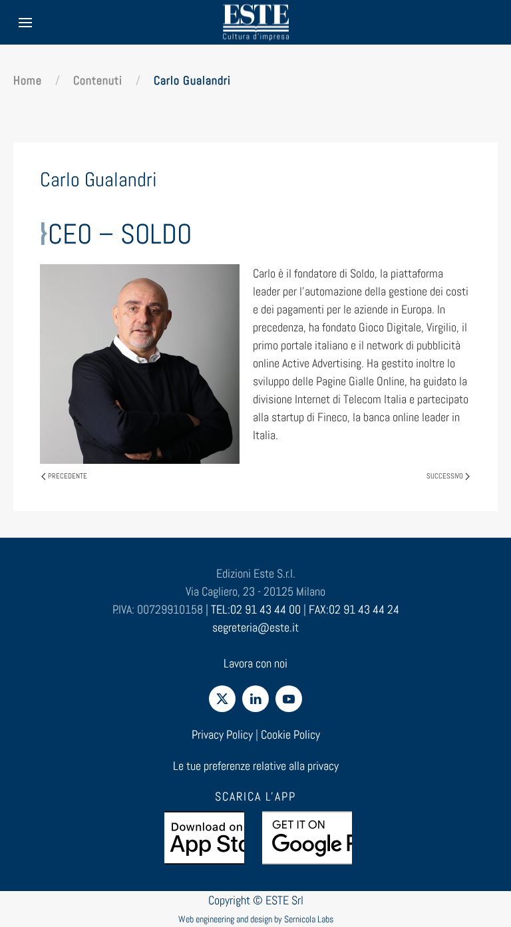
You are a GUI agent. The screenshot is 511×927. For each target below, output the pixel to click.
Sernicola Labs (308, 919)
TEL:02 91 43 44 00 (256, 609)
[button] (25, 22)
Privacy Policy (222, 734)
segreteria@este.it (255, 627)
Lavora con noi (255, 663)
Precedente (67, 475)
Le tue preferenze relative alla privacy (256, 765)
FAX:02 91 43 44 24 (354, 609)
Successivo (444, 475)
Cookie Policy (290, 734)
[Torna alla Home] (255, 22)
